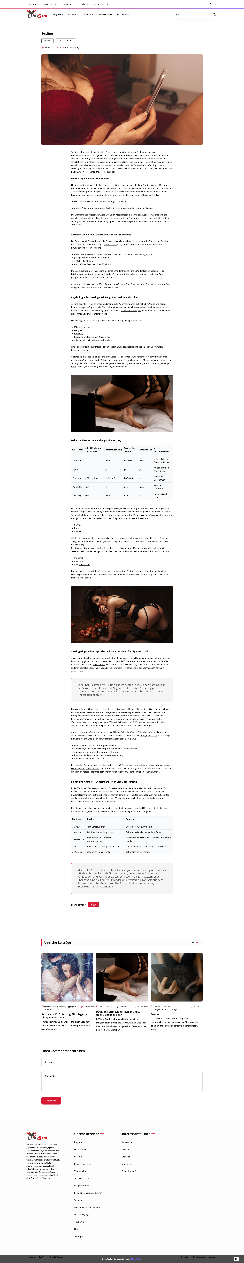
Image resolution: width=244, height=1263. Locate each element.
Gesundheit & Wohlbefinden (87, 1207)
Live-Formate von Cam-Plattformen (148, 551)
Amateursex (127, 1142)
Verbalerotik (99, 664)
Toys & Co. (79, 1221)
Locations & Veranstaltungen (88, 1192)
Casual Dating (66, 40)
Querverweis (128, 1164)
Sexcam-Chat (151, 876)
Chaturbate (84, 564)
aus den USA (110, 244)
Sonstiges (79, 1236)
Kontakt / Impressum (102, 4)
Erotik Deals (67, 4)
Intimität (78, 333)
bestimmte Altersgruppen (102, 221)
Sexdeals (126, 1156)
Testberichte (86, 14)
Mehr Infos (136, 1259)
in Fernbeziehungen (131, 310)
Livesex (125, 1149)
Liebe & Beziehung (83, 1164)
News (77, 1229)
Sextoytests (123, 14)
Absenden (51, 1100)
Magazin (78, 1142)
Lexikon (72, 14)
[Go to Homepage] (39, 14)
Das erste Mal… (81, 1149)
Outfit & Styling (81, 1214)
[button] (197, 942)
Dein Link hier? (129, 1171)
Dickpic (47, 40)
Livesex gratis (33, 4)
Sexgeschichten (83, 4)
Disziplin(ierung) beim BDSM (85, 768)
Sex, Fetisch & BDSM (84, 1178)
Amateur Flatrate (50, 4)
